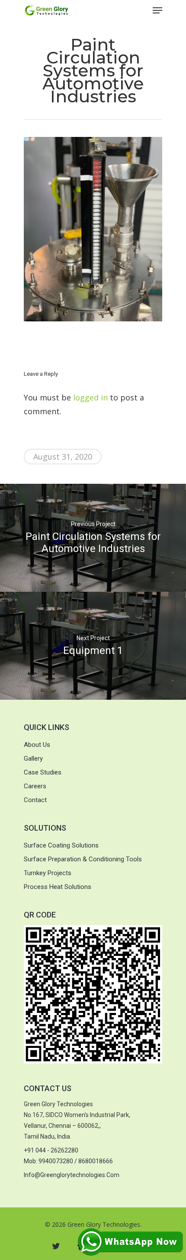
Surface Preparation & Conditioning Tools (83, 859)
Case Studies (42, 772)
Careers (35, 786)
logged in (90, 397)
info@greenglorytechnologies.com (71, 1174)
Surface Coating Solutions (61, 845)
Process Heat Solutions (57, 887)
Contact (35, 800)
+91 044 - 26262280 (51, 1150)
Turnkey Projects (47, 873)
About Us (37, 745)
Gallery (33, 758)
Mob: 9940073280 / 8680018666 (68, 1161)
